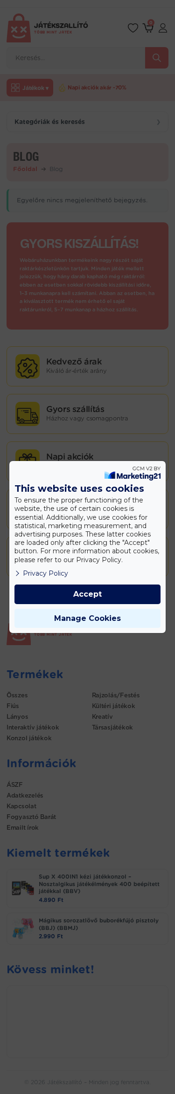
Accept (87, 594)
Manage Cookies (87, 618)
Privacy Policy (45, 573)
